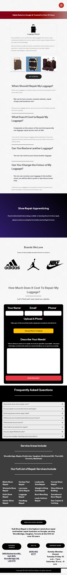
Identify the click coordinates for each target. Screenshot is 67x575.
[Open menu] (61, 5)
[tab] (33, 404)
